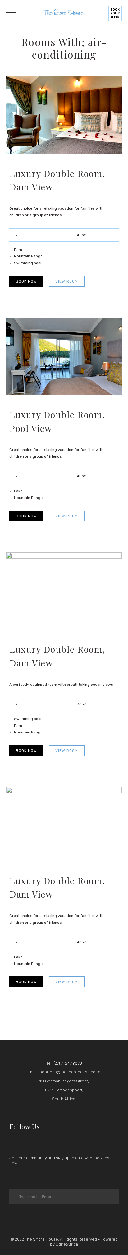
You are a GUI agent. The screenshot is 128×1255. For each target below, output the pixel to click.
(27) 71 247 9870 (67, 1063)
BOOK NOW (26, 281)
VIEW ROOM (66, 281)
